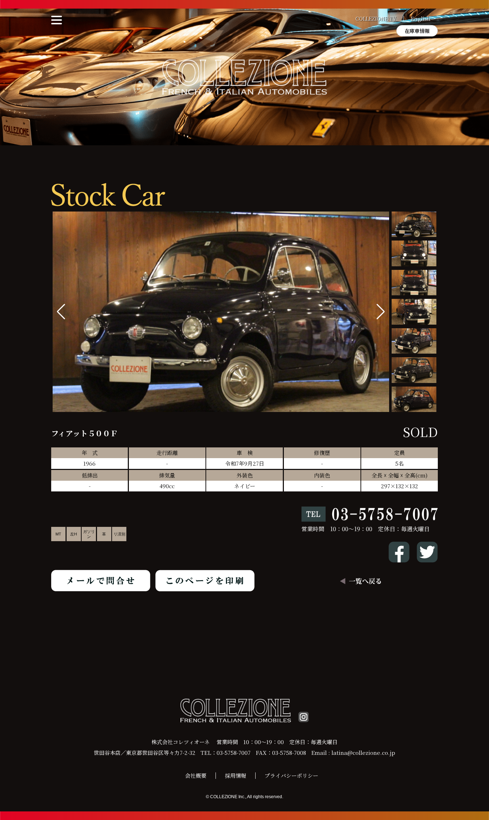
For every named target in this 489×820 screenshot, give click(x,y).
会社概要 (196, 775)
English (421, 18)
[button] (381, 312)
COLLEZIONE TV (375, 18)
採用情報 (235, 775)
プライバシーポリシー (291, 775)
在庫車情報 (417, 30)
